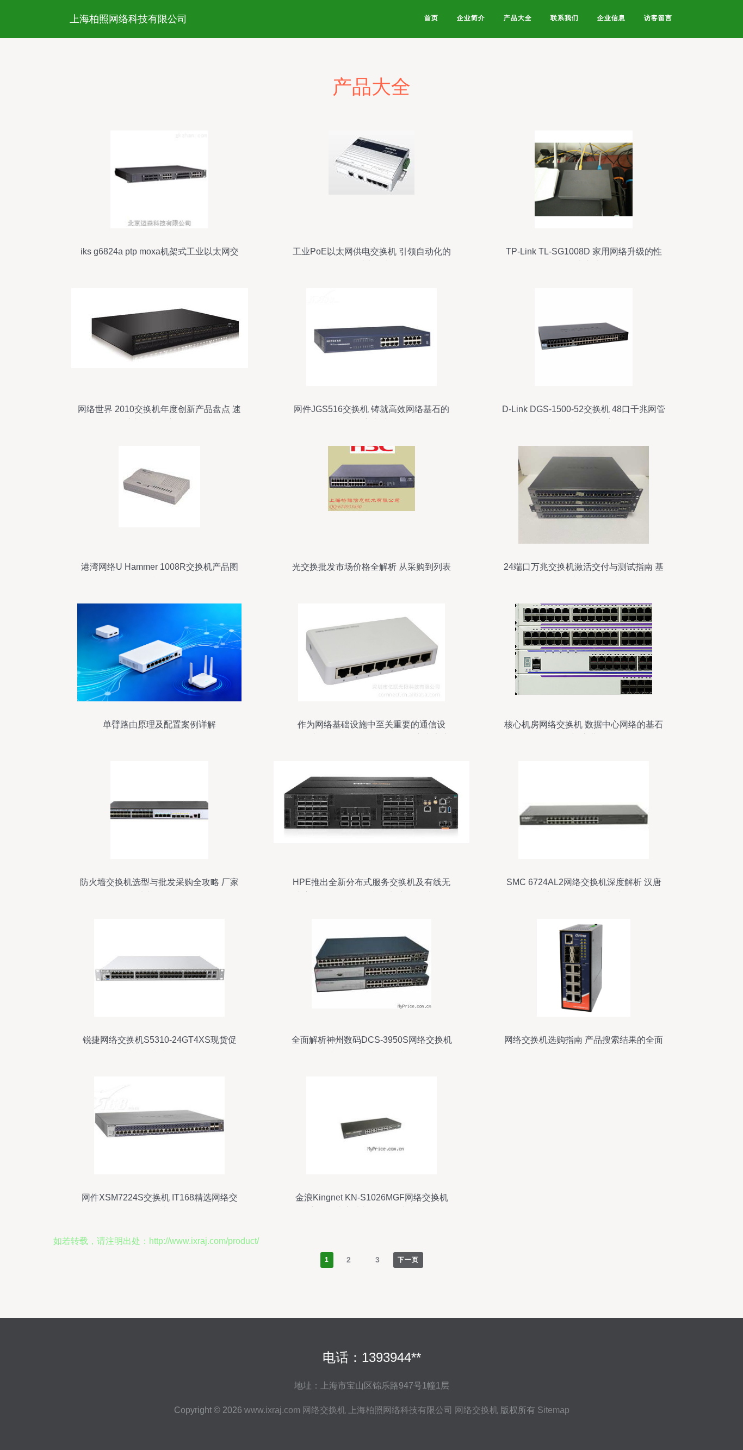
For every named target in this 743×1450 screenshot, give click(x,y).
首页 (431, 18)
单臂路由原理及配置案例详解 (159, 724)
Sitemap (553, 1410)
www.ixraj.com (272, 1410)
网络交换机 (324, 1410)
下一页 (408, 1260)
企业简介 (471, 18)
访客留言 (658, 18)
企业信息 (611, 18)
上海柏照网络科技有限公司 (128, 19)
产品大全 (518, 18)
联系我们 (564, 18)
